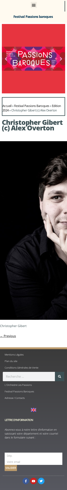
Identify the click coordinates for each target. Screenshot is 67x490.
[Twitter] (41, 481)
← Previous (8, 336)
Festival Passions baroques (33, 16)
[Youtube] (33, 481)
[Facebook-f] (26, 481)
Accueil (7, 106)
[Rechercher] (59, 376)
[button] (34, 5)
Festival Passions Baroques (31, 106)
